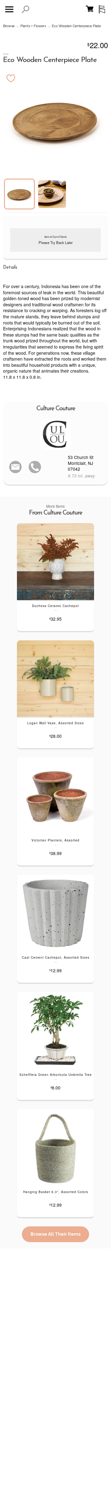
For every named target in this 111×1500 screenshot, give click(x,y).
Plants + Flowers (33, 26)
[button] (25, 9)
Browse (8, 26)
